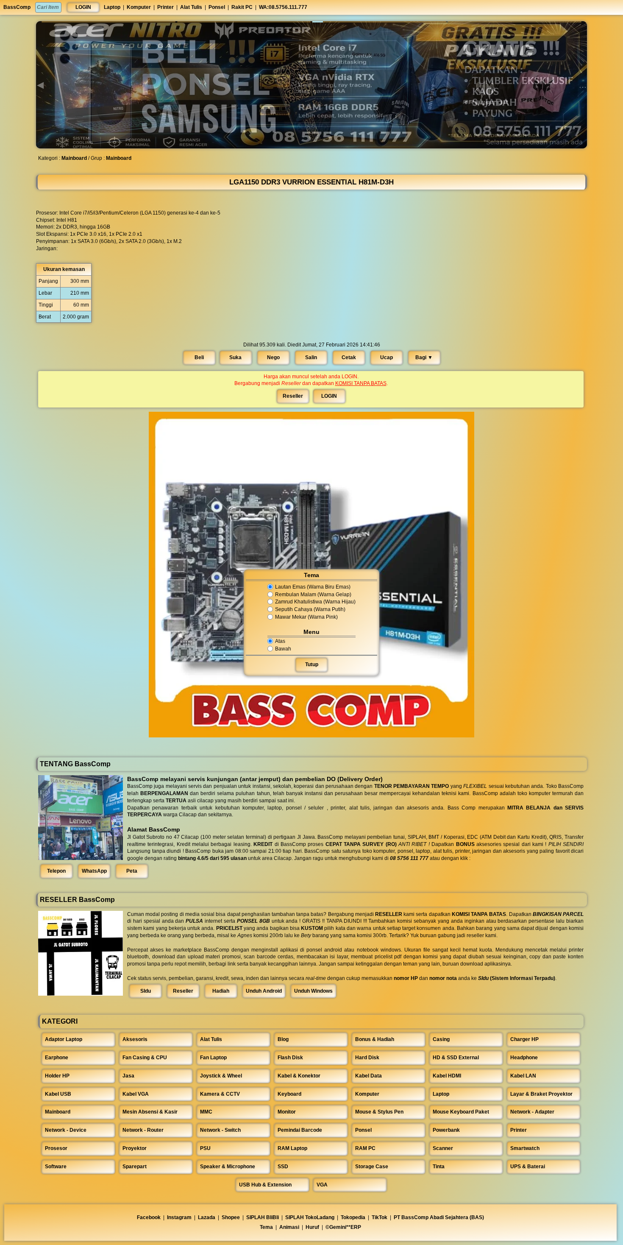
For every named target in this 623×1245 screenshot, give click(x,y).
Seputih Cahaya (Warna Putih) (310, 609)
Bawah (283, 649)
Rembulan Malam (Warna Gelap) (313, 594)
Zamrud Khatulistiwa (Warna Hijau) (315, 602)
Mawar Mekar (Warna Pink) (306, 617)
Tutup (311, 664)
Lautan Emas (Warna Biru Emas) (312, 587)
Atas (280, 641)
